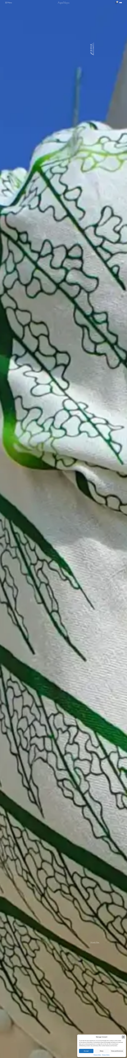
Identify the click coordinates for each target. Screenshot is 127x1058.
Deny (101, 1051)
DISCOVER (63, 933)
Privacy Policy (97, 1054)
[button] (123, 1037)
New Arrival (37, 977)
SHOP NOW (37, 980)
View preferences (117, 1051)
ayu (67, 2)
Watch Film (94, 810)
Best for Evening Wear (37, 1050)
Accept (86, 1051)
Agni (60, 2)
